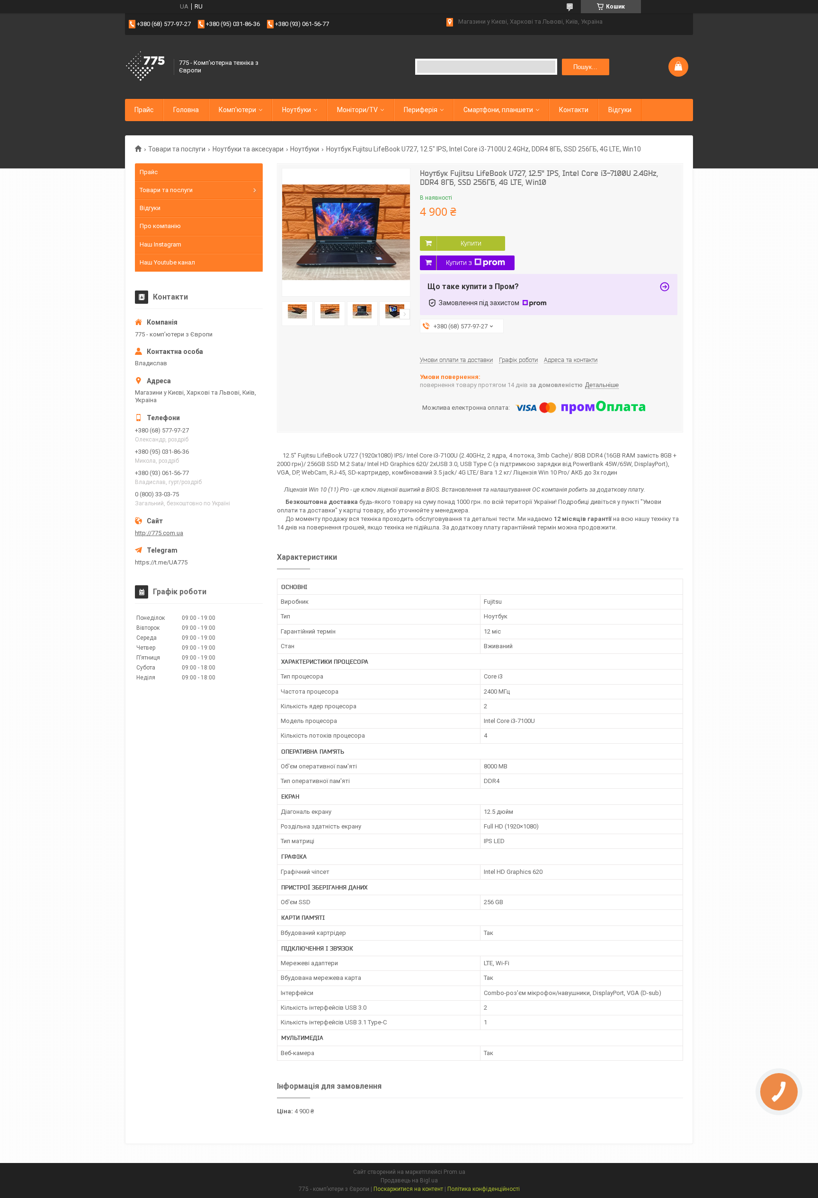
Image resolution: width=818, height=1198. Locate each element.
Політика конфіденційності (483, 1189)
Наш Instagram (160, 244)
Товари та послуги (176, 149)
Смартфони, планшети (498, 110)
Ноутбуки (296, 110)
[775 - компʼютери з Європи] (146, 66)
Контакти (573, 110)
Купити (471, 243)
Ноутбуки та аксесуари (248, 149)
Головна (186, 110)
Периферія (420, 110)
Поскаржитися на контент (408, 1189)
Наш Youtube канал (167, 262)
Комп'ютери (237, 110)
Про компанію (160, 225)
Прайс (143, 110)
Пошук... (585, 66)
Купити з (459, 262)
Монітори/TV (357, 110)
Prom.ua (454, 1172)
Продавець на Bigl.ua (409, 1180)
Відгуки (619, 110)
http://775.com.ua (159, 533)
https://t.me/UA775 (161, 562)
